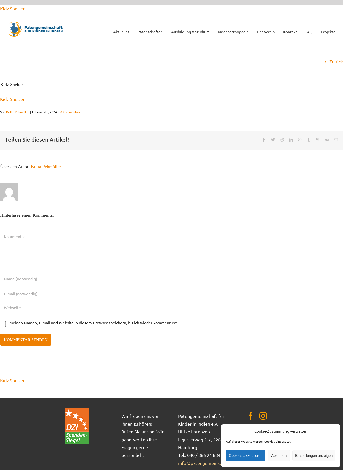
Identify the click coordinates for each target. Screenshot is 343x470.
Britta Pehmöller (17, 112)
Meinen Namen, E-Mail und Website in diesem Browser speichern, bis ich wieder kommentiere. (94, 322)
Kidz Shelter (12, 8)
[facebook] (250, 416)
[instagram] (263, 416)
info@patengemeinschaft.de (207, 463)
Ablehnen (279, 455)
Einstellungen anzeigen (314, 455)
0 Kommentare (70, 112)
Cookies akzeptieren (245, 455)
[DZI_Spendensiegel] (76, 409)
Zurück (336, 61)
